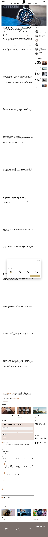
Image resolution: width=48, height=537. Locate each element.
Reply (5, 446)
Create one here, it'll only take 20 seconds (21, 437)
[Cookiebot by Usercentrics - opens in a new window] (36, 260)
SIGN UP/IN (44, 1)
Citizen (21, 78)
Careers (6, 528)
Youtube (30, 528)
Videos (36, 3)
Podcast (29, 3)
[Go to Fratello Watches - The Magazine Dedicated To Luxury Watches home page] (24, 0)
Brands (18, 3)
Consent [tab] (13, 263)
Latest (11, 3)
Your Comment (4, 426)
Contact (6, 532)
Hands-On (4, 401)
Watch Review (18, 531)
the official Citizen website (15, 398)
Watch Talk (18, 530)
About (33, 3)
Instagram (29, 527)
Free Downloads (6, 530)
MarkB (4, 497)
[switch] (20, 272)
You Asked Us (18, 529)
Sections (15, 3)
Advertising (6, 529)
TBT (18, 528)
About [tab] (35, 263)
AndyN (4, 489)
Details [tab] (24, 263)
